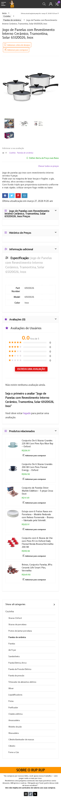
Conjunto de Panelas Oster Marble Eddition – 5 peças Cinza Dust (37, 490)
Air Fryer (12, 650)
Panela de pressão (16, 675)
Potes (11, 701)
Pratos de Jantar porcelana (20, 630)
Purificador (13, 707)
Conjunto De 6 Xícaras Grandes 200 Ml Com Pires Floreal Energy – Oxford (37, 467)
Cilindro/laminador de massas (21, 739)
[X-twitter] (35, 794)
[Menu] (3, 4)
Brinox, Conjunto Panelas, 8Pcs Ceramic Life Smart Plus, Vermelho (37, 567)
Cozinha (6, 16)
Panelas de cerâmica (12, 20)
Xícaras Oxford (15, 618)
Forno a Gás (13, 752)
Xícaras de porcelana (17, 624)
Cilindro (11, 746)
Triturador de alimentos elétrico (22, 682)
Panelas (11, 643)
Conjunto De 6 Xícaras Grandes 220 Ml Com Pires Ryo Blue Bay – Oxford (37, 443)
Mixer (11, 688)
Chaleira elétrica (15, 714)
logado (27, 413)
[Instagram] (26, 794)
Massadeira (13, 733)
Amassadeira (14, 720)
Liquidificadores (15, 694)
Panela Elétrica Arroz (17, 662)
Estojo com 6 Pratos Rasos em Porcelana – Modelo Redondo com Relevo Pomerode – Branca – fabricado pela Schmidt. (37, 516)
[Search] (44, 4)
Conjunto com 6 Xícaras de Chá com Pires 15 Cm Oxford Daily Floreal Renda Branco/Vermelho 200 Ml (37, 542)
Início (4, 13)
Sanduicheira (14, 656)
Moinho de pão (15, 726)
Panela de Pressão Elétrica (19, 669)
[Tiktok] (30, 794)
